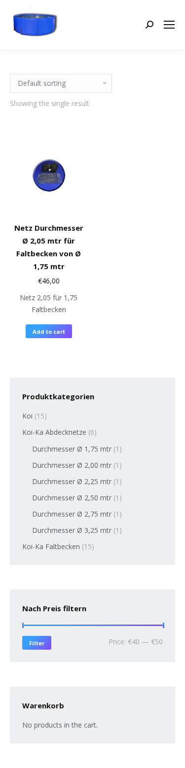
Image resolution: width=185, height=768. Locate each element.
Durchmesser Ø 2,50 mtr (71, 497)
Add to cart (49, 331)
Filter (36, 643)
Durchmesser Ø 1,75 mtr (71, 449)
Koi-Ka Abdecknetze (54, 432)
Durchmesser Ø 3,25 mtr (71, 530)
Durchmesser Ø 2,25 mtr (71, 481)
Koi (27, 415)
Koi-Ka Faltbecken (51, 546)
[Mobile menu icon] (169, 25)
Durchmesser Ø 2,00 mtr (71, 465)
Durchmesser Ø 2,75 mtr (71, 514)
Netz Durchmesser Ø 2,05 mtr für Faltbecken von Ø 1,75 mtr (48, 247)
